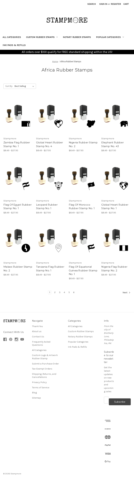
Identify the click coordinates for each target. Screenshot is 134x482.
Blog (34, 392)
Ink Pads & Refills (14, 45)
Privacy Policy (39, 382)
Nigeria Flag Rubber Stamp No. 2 (114, 268)
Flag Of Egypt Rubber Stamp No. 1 (17, 206)
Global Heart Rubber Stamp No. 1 (114, 206)
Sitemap (36, 397)
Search (91, 4)
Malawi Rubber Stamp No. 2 (17, 268)
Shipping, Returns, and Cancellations (44, 376)
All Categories (12, 37)
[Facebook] (5, 339)
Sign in (103, 4)
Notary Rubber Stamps (77, 37)
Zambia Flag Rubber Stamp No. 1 (16, 144)
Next (125, 292)
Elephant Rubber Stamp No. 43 (112, 144)
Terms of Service (40, 387)
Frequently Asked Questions (41, 343)
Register (116, 4)
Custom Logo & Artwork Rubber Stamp (45, 357)
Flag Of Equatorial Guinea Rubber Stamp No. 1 (83, 270)
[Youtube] (22, 339)
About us (37, 331)
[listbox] (25, 86)
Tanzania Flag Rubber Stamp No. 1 (50, 268)
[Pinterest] (10, 339)
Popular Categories (108, 37)
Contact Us (38, 336)
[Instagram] (16, 339)
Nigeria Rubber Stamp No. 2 (83, 144)
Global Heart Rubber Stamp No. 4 (49, 144)
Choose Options (18, 116)
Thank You (37, 326)
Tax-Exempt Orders (42, 368)
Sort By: (9, 86)
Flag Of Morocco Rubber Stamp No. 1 (82, 206)
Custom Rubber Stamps (40, 37)
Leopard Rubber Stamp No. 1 (47, 206)
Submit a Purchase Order (45, 363)
